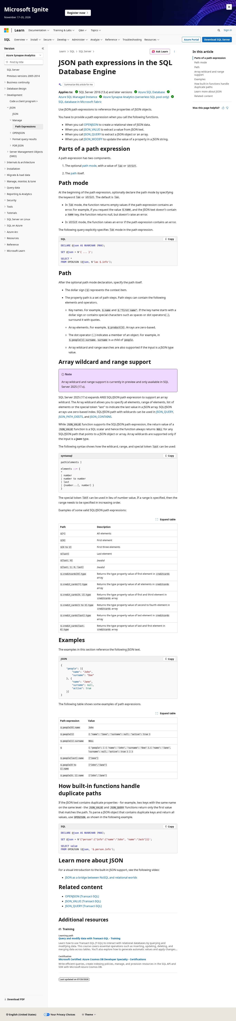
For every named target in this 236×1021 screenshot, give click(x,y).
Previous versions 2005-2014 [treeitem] (23, 76)
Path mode (200, 62)
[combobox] (23, 55)
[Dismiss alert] (229, 7)
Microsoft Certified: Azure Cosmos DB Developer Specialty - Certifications (102, 959)
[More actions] (174, 51)
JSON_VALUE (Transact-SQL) (83, 901)
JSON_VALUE (92, 129)
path (74, 173)
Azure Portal (191, 39)
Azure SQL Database (151, 92)
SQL (72, 51)
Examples (199, 79)
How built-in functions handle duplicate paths (211, 85)
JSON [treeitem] (15, 113)
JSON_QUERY (92, 134)
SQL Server (85, 51)
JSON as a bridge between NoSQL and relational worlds (101, 877)
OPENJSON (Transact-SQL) (82, 896)
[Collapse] (43, 48)
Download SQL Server (217, 39)
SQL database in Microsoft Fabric (80, 102)
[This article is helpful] (223, 108)
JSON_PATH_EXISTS (71, 417)
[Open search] (218, 30)
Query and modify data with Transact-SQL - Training (89, 938)
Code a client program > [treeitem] (24, 101)
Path (197, 67)
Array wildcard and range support (209, 73)
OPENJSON (91, 125)
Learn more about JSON (208, 91)
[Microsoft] (6, 30)
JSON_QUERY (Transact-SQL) (83, 906)
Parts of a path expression (210, 58)
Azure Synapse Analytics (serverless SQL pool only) (136, 97)
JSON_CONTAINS (100, 417)
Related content (203, 96)
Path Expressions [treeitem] (25, 126)
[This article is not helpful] (227, 108)
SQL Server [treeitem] (13, 69)
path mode (89, 166)
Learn (62, 51)
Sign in (228, 30)
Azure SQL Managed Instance (78, 97)
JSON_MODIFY (93, 139)
